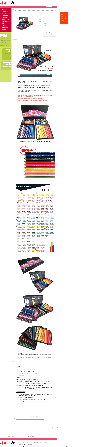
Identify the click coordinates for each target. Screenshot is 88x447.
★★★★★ (29, 425)
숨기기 (66, 446)
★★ (18, 425)
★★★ (22, 425)
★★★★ (25, 425)
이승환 (24, 442)
